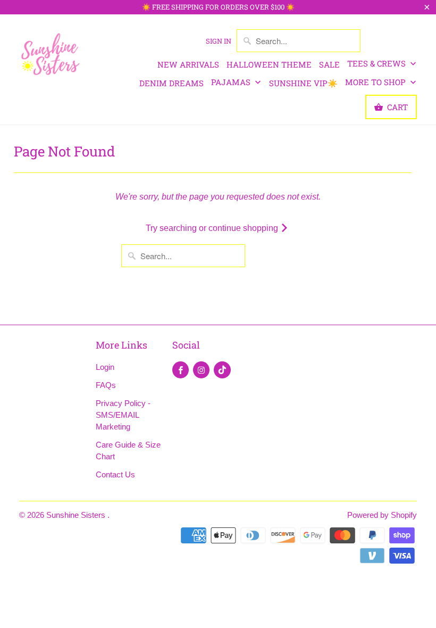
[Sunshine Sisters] (51, 53)
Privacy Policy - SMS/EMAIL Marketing (123, 415)
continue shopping (244, 228)
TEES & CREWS (377, 63)
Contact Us (115, 474)
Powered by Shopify (382, 514)
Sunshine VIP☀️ (303, 83)
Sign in (218, 41)
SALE (329, 64)
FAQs (106, 385)
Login (105, 366)
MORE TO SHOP (376, 82)
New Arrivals (188, 64)
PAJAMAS (232, 82)
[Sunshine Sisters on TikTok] (222, 369)
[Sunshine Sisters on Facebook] (180, 369)
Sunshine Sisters (76, 514)
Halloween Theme (269, 64)
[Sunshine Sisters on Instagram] (201, 369)
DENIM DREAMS (171, 83)
